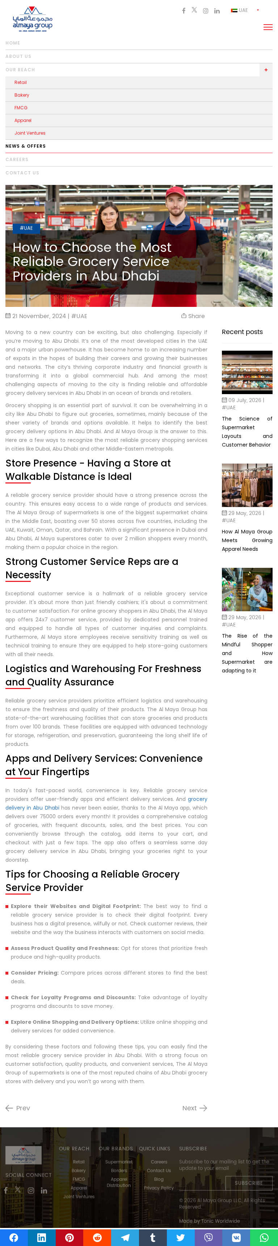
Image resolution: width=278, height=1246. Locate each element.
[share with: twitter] (181, 1237)
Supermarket (118, 1158)
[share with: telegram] (125, 1237)
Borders (119, 1167)
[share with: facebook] (14, 1237)
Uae (242, 10)
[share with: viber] (209, 1237)
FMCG (21, 108)
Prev (23, 1108)
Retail (20, 82)
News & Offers (25, 146)
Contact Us (159, 1167)
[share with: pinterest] (70, 1237)
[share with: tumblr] (153, 1237)
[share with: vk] (236, 1237)
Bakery (21, 95)
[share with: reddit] (97, 1237)
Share (195, 316)
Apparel (22, 120)
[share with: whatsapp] (264, 1237)
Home (12, 43)
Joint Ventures (30, 133)
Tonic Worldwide (220, 1218)
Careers (17, 159)
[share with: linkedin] (42, 1237)
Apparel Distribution (119, 1179)
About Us (18, 56)
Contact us (22, 173)
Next (189, 1108)
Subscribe (249, 1180)
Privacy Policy (159, 1184)
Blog (159, 1176)
